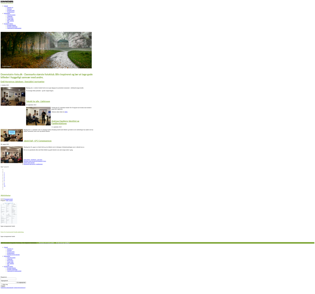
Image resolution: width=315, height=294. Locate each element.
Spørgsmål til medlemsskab (14, 28)
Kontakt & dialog (8, 23)
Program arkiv (11, 10)
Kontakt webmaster (12, 26)
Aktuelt (6, 6)
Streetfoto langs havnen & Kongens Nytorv (35, 161)
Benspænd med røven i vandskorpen (33, 164)
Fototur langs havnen (29, 162)
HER (66, 112)
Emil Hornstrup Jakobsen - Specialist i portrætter (22, 81)
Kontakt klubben (11, 25)
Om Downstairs (11, 15)
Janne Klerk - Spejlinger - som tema (33, 159)
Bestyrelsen (10, 17)
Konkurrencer (10, 12)
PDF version (9, 200)
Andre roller (10, 19)
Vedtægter (9, 16)
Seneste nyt (10, 7)
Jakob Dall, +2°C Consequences (38, 141)
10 (4, 186)
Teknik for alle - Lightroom (38, 101)
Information (7, 13)
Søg (8, 22)
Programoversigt (8, 199)
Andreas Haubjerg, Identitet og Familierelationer (65, 122)
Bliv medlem (10, 20)
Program (9, 9)
